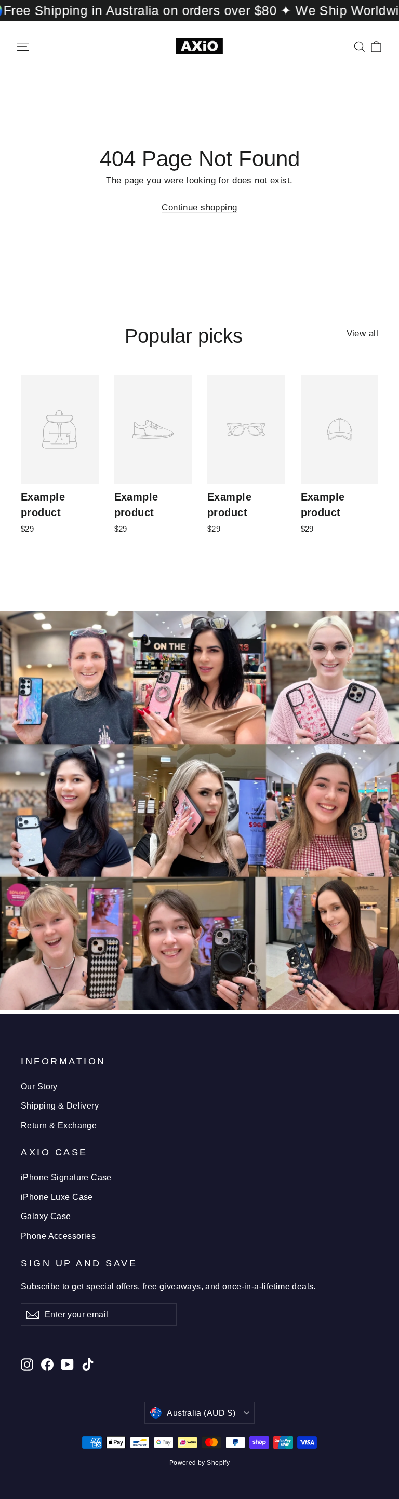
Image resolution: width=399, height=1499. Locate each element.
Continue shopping (199, 207)
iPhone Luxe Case (57, 1197)
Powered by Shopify (199, 1462)
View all (362, 334)
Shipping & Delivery (60, 1105)
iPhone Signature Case (66, 1177)
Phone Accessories (58, 1236)
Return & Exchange (59, 1125)
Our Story (39, 1086)
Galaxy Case (46, 1216)
